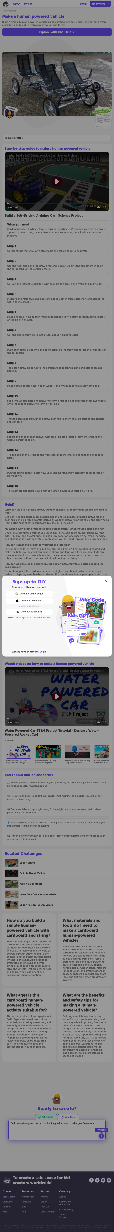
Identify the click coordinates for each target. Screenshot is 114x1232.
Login (43, 651)
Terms (34, 618)
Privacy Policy (45, 618)
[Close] (106, 581)
